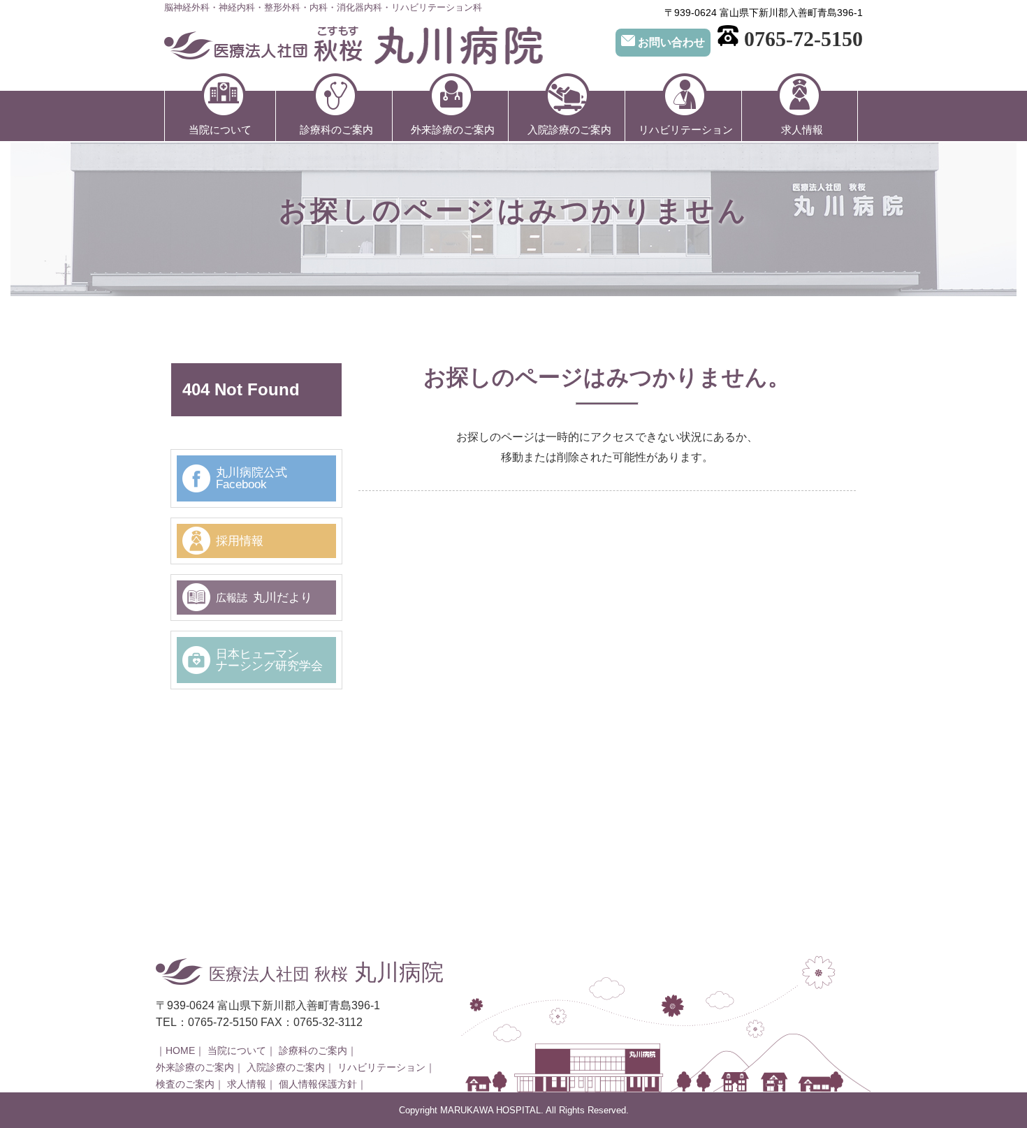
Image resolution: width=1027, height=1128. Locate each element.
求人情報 (802, 129)
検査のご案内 (185, 1084)
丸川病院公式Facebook (251, 478)
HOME (180, 1051)
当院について (220, 129)
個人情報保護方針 (318, 1084)
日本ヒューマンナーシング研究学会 (269, 660)
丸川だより (264, 597)
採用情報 (239, 541)
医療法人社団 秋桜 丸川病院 (353, 46)
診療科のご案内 (336, 129)
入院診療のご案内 (569, 129)
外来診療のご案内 (453, 129)
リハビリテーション (686, 129)
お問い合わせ (671, 42)
